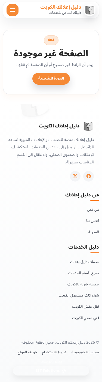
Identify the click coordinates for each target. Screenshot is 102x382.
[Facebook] (88, 176)
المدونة (93, 232)
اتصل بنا (92, 221)
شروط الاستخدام (54, 352)
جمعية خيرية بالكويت (83, 284)
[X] (75, 176)
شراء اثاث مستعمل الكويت (79, 295)
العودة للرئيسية (51, 78)
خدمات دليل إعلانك (84, 262)
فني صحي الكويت (85, 318)
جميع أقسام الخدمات (83, 273)
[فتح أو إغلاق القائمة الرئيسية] (12, 10)
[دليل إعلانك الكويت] (88, 126)
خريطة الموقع (27, 352)
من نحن (93, 209)
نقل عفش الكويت (85, 306)
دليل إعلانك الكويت (60, 7)
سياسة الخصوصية (85, 352)
